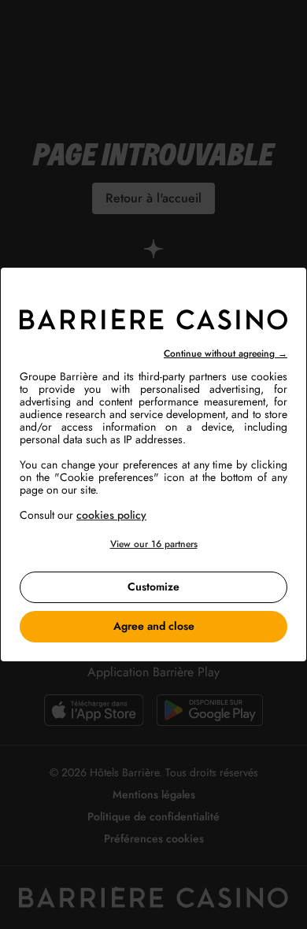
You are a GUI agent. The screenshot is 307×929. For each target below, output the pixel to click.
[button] (153, 544)
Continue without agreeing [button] (225, 353)
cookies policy (111, 515)
